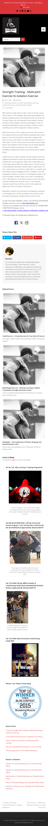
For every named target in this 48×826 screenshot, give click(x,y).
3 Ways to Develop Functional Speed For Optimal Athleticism (12, 805)
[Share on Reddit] (26, 223)
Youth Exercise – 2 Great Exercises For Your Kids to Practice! (23, 336)
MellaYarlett (10, 776)
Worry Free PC (28, 823)
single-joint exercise (8, 105)
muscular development (24, 103)
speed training (20, 105)
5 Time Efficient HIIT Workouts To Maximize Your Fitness (24, 737)
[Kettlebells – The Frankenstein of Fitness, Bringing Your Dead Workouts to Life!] (24, 419)
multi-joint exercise (11, 103)
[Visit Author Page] (24, 251)
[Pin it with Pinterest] (32, 223)
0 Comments (9, 108)
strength (28, 105)
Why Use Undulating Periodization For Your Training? (23, 747)
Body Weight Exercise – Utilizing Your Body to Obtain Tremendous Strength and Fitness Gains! (21, 389)
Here (7, 782)
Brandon (18, 100)
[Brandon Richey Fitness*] (10, 26)
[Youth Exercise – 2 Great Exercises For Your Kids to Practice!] (24, 313)
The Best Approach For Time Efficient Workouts (21, 751)
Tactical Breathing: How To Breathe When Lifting (28, 782)
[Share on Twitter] (21, 223)
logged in (14, 460)
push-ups (36, 103)
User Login (26, 7)
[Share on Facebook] (16, 223)
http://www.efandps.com (30, 203)
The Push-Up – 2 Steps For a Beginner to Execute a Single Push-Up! (36, 805)
